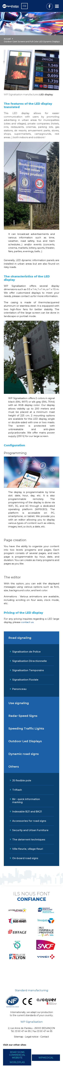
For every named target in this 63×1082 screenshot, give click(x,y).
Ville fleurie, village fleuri (27, 848)
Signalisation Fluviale (25, 679)
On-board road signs (25, 858)
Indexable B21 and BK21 (27, 811)
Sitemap (18, 1036)
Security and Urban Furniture (30, 830)
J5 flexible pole (21, 780)
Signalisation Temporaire (28, 670)
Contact (44, 1036)
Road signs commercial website (17, 1055)
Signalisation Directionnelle (29, 661)
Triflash (17, 789)
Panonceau (19, 689)
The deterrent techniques (28, 839)
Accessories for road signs (29, 820)
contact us (27, 622)
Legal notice (31, 1036)
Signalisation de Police (26, 651)
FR (24, 6)
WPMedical (46, 1057)
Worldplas (17, 1062)
